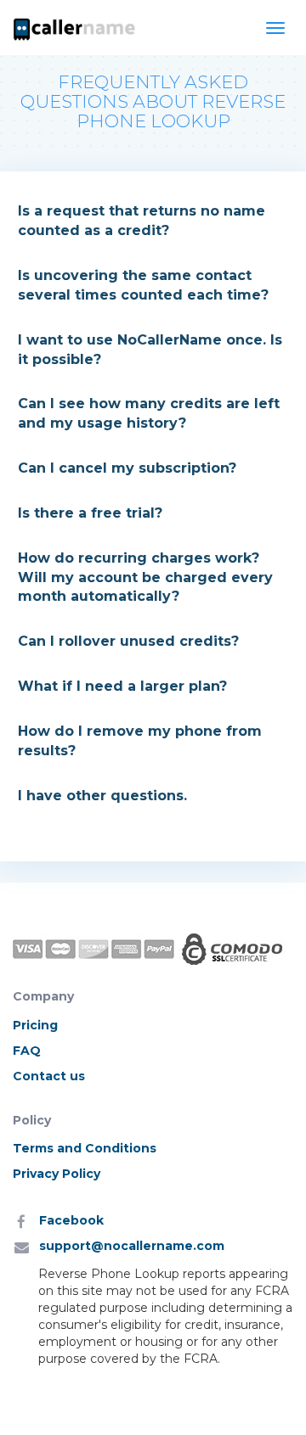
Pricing (35, 1025)
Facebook (71, 1220)
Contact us (49, 1076)
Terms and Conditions (84, 1148)
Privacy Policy (56, 1173)
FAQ (27, 1050)
